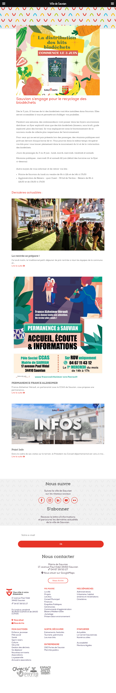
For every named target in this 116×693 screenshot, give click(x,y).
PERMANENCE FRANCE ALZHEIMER (35, 383)
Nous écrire (58, 580)
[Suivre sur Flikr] (74, 500)
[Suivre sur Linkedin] (58, 500)
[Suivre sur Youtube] (66, 500)
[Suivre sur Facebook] (41, 500)
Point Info (18, 450)
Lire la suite (17, 266)
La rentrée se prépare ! (26, 256)
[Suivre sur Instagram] (50, 500)
